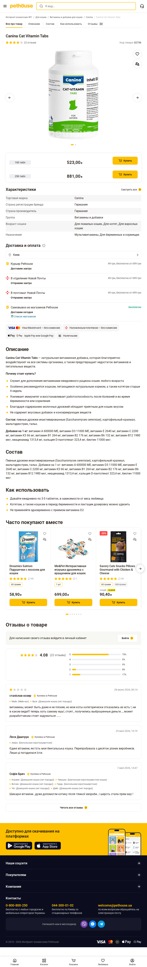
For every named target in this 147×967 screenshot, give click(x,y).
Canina (79, 198)
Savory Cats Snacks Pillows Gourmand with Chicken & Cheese (117, 569)
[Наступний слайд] (137, 98)
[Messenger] (92, 924)
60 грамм (16, 584)
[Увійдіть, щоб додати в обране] (44, 533)
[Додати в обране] (137, 54)
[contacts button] (142, 6)
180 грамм (120, 584)
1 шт (58, 584)
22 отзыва (30, 42)
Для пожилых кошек (88, 224)
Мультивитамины (86, 234)
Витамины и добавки (89, 217)
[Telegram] (101, 924)
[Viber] (84, 924)
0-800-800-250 (16, 905)
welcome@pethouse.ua (115, 905)
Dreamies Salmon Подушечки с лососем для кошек (27, 569)
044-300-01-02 (63, 905)
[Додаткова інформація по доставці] (44, 245)
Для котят (110, 224)
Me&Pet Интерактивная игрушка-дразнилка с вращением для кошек (70, 569)
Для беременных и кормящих (119, 234)
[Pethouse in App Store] (47, 846)
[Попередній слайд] (10, 98)
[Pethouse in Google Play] (19, 846)
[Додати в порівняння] (137, 64)
